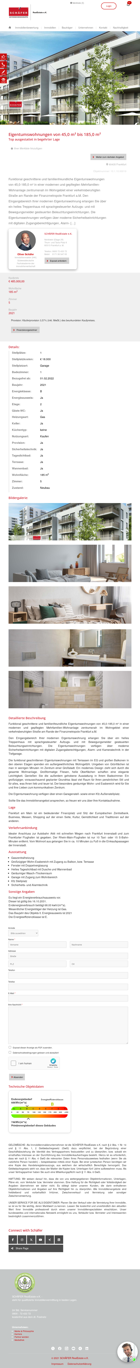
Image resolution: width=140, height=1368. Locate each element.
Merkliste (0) (78, 2)
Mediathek (19, 1339)
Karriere (18, 1333)
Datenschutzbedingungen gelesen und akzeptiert (36, 1052)
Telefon (11, 970)
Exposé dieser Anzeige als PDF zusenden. (32, 1047)
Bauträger (67, 27)
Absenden (18, 1077)
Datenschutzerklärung (79, 1363)
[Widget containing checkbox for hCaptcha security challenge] (34, 1063)
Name (11, 939)
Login (108, 5)
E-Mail (12, 993)
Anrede (11, 928)
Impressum (57, 1363)
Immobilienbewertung (26, 27)
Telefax (11, 981)
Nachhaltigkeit (120, 27)
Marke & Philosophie (24, 1331)
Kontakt (103, 27)
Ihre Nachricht (15, 1004)
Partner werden (22, 1336)
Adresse (12, 951)
